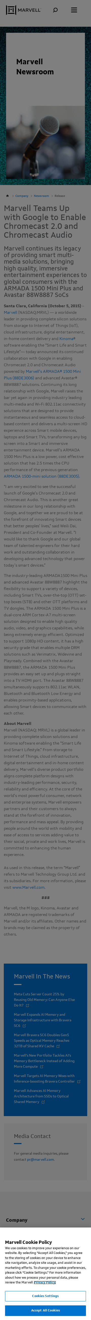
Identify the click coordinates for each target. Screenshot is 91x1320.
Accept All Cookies (45, 1310)
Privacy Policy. (45, 1282)
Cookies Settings (45, 1296)
